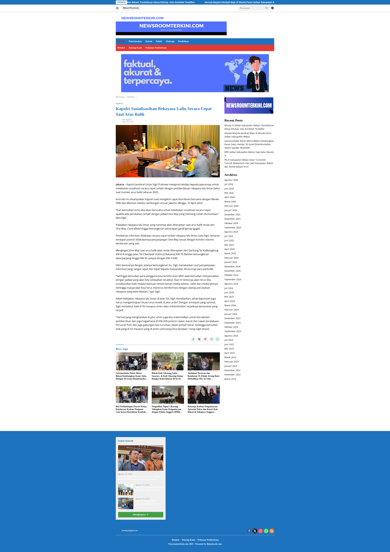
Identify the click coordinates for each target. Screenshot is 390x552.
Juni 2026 (229, 188)
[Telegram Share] (211, 339)
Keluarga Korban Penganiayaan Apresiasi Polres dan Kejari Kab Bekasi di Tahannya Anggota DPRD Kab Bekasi (203, 409)
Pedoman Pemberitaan (156, 48)
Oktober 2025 (231, 223)
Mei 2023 (229, 348)
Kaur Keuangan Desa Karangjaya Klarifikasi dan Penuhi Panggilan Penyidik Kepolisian (139, 477)
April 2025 (229, 249)
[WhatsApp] (266, 531)
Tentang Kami (135, 48)
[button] (267, 7)
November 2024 (232, 270)
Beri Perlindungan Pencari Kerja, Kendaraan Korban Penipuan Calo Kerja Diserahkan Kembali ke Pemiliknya (131, 409)
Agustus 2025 (231, 231)
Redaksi (121, 48)
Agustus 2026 (231, 179)
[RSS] (271, 531)
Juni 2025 (229, 240)
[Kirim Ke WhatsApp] (217, 339)
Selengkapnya (139, 514)
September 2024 (232, 279)
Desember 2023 (232, 318)
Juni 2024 (229, 292)
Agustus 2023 (231, 335)
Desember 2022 (232, 370)
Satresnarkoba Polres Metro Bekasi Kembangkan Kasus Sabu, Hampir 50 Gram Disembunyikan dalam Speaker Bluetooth (131, 376)
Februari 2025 (231, 257)
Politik (159, 41)
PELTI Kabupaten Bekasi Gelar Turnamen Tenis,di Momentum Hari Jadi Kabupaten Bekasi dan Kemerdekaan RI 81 (248, 163)
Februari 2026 (231, 206)
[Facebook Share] (193, 339)
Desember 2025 (232, 214)
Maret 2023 (230, 357)
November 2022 (232, 374)
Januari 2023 (230, 366)
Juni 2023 (229, 344)
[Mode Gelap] (272, 8)
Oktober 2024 (231, 275)
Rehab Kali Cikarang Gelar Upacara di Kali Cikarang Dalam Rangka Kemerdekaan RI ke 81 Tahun (167, 376)
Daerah (148, 41)
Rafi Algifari (127, 119)
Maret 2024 (230, 305)
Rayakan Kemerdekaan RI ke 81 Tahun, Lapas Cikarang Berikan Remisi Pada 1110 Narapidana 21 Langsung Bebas (149, 488)
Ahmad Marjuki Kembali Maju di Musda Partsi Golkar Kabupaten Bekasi (209, 2)
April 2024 (229, 301)
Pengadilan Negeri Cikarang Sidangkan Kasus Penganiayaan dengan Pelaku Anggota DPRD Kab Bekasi (166, 409)
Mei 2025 (229, 244)
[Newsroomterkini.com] (142, 17)
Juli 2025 (228, 236)
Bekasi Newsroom (131, 8)
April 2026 (229, 197)
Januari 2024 (230, 314)
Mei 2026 (229, 192)
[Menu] (118, 8)
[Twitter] (254, 531)
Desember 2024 (232, 266)
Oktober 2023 (231, 327)
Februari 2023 (231, 361)
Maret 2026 (230, 201)
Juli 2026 (228, 184)
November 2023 (232, 322)
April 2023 (229, 353)
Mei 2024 (229, 296)
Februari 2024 (231, 309)
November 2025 (232, 218)
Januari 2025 (230, 262)
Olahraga (170, 41)
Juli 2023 (228, 340)
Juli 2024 (228, 288)
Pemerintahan (135, 41)
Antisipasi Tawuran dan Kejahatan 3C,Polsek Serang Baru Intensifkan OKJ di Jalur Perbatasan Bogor (203, 376)
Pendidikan (183, 41)
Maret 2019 (230, 378)
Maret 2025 (230, 253)
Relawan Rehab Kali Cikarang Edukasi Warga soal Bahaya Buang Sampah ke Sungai (149, 502)
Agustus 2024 (231, 283)
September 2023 (232, 331)
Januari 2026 (230, 210)
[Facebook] (249, 531)
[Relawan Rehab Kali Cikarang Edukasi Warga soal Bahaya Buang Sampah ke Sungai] (125, 503)
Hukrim (121, 41)
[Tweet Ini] (199, 339)
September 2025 (232, 227)
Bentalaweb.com (214, 544)
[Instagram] (260, 531)
